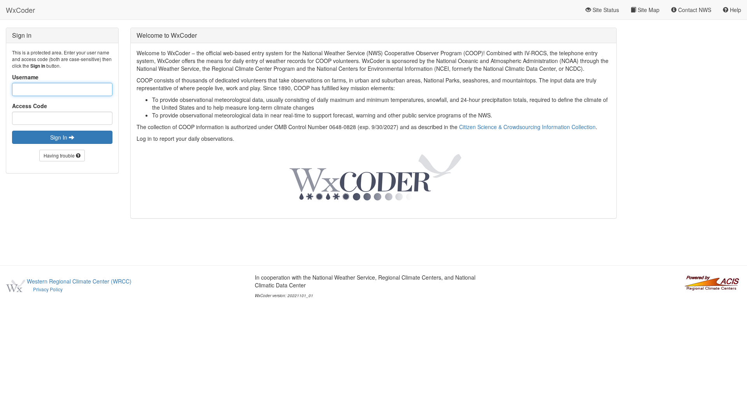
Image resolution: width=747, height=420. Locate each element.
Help (734, 10)
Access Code (29, 106)
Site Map (647, 10)
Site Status (605, 10)
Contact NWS (694, 10)
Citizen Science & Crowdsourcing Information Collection (527, 127)
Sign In (59, 137)
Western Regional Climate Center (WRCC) (79, 281)
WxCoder (20, 10)
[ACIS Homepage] (712, 282)
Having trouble (60, 155)
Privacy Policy (48, 289)
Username (25, 77)
